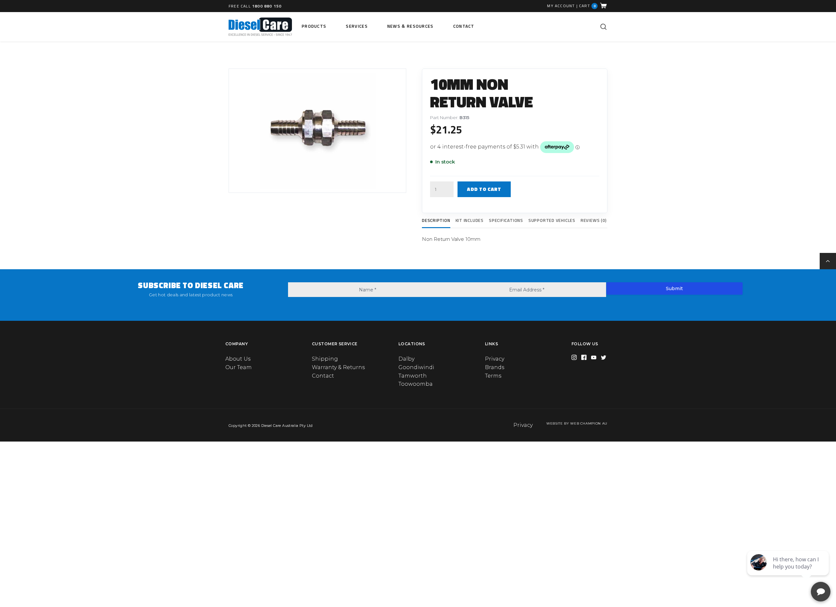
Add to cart (484, 189)
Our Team (238, 367)
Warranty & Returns (338, 367)
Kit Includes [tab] (470, 220)
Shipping (325, 359)
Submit (674, 288)
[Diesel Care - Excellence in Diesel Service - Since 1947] (260, 26)
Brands (494, 367)
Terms (493, 376)
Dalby (406, 359)
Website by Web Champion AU (576, 423)
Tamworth (412, 376)
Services (356, 26)
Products (314, 26)
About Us (237, 359)
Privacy (494, 359)
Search (603, 27)
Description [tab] (436, 220)
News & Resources (410, 26)
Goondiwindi (416, 367)
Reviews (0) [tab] (594, 220)
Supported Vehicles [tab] (551, 220)
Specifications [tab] (506, 220)
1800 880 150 (266, 6)
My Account (561, 6)
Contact (463, 26)
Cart (587, 6)
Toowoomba (415, 384)
